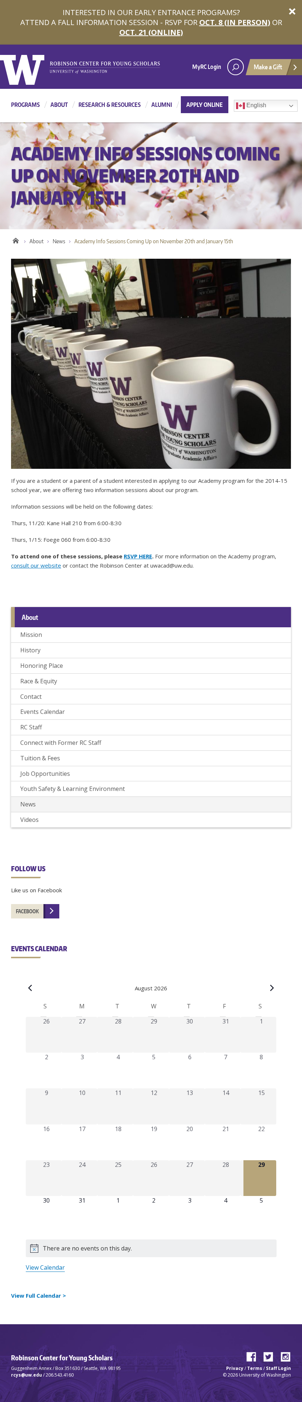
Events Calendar (42, 712)
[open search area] (235, 67)
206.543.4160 (60, 1375)
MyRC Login (206, 66)
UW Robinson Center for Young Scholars (15, 239)
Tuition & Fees (40, 758)
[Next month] (272, 988)
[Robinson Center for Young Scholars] (105, 67)
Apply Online (204, 104)
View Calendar (45, 1267)
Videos (29, 820)
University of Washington (30, 68)
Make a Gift (268, 67)
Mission (31, 635)
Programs (25, 104)
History (30, 650)
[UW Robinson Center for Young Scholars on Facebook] (254, 1355)
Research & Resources (109, 104)
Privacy (234, 1368)
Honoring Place (41, 666)
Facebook (27, 911)
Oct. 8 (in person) (234, 22)
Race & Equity (38, 681)
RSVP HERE (138, 556)
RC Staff (31, 727)
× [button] (292, 11)
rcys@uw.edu (26, 1375)
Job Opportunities (45, 774)
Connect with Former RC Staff (60, 743)
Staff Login (278, 1368)
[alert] (151, 1248)
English (255, 105)
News (59, 241)
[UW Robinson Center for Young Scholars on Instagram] (285, 1355)
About (59, 104)
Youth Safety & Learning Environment (72, 789)
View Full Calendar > (38, 1295)
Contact (31, 697)
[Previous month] (30, 988)
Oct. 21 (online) (151, 32)
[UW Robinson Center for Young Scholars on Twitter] (271, 1355)
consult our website (36, 565)
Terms (254, 1368)
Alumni (161, 104)
